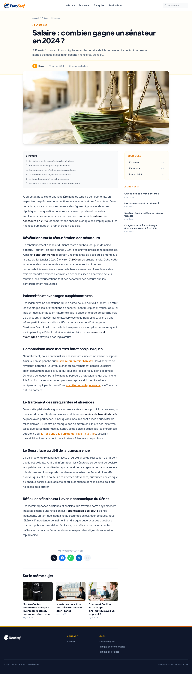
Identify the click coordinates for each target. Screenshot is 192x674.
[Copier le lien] (87, 558)
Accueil (35, 18)
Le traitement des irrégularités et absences (50, 174)
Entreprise (99, 5)
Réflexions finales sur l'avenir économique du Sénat (54, 183)
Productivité (115, 5)
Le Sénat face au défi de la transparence (49, 179)
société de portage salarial (83, 385)
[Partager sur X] (54, 558)
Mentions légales (107, 641)
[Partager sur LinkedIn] (79, 558)
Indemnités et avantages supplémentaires (49, 165)
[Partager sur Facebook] (62, 558)
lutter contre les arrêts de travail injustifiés (68, 433)
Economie (84, 5)
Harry (41, 66)
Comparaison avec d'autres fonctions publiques (52, 170)
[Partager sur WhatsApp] (70, 558)
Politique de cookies (109, 651)
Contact (71, 641)
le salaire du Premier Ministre (75, 361)
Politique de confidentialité (112, 646)
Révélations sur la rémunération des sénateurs (51, 161)
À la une (70, 5)
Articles (45, 18)
